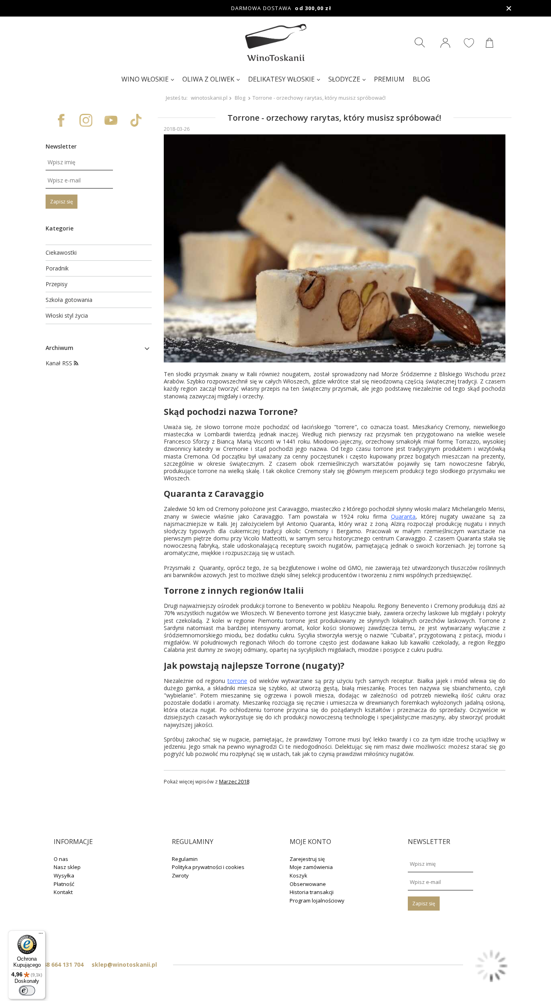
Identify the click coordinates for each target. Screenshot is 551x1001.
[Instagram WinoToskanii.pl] (85, 120)
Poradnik (57, 268)
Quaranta (403, 516)
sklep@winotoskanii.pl (124, 964)
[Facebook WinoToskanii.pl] (60, 120)
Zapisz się (61, 201)
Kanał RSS (60, 363)
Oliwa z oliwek (208, 79)
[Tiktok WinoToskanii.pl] (135, 120)
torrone (237, 681)
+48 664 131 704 (61, 964)
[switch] (27, 990)
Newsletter (61, 146)
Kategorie (59, 228)
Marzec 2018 (234, 781)
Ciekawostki (61, 252)
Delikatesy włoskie (281, 79)
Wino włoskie (145, 79)
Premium (389, 79)
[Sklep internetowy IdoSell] (491, 967)
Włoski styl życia (67, 315)
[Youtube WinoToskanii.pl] (110, 120)
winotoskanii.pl (209, 97)
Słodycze (344, 79)
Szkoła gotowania (69, 300)
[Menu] (41, 935)
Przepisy (56, 284)
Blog (421, 79)
